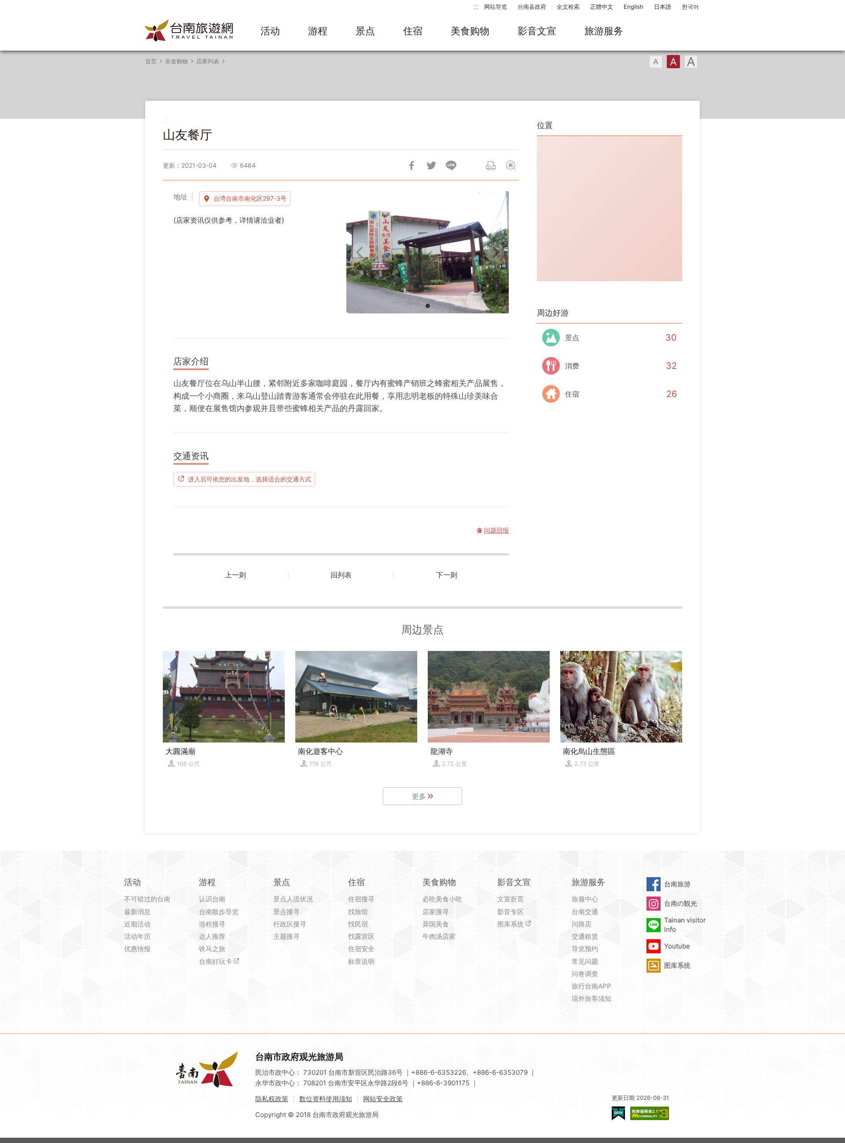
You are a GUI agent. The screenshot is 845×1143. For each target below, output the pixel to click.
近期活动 (137, 924)
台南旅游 (677, 884)
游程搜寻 (212, 924)
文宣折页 (510, 899)
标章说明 (361, 961)
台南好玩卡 (215, 961)
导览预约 (585, 949)
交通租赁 (585, 936)
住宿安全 (361, 949)
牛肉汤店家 (439, 936)
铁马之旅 (212, 949)
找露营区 (361, 936)
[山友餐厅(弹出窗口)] (427, 252)
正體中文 (601, 6)
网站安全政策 (383, 1099)
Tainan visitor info (685, 924)
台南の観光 (680, 903)
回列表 (341, 574)
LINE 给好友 (451, 165)
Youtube (677, 946)
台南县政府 (532, 6)
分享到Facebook (411, 165)
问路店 (582, 924)
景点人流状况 (293, 899)
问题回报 (510, 165)
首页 (151, 61)
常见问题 (585, 961)
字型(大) (691, 61)
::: (476, 6)
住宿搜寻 (361, 899)
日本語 (662, 6)
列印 (491, 165)
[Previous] (360, 252)
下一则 (446, 574)
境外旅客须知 (591, 998)
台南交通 (585, 912)
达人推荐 (212, 936)
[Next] (494, 252)
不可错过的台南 (147, 899)
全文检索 (568, 6)
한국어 (690, 6)
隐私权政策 (271, 1099)
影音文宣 (537, 31)
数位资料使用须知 (325, 1099)
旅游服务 (603, 31)
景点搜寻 (286, 912)
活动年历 (137, 936)
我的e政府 (618, 1113)
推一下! (431, 165)
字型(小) (655, 61)
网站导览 (495, 6)
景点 (365, 31)
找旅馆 (358, 912)
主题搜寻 (286, 936)
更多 (419, 796)
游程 (317, 31)
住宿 (412, 31)
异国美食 (435, 924)
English (633, 6)
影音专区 (510, 912)
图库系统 (510, 924)
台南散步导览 (219, 912)
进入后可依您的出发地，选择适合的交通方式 (249, 478)
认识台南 (212, 899)
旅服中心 (585, 899)
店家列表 (207, 61)
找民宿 (358, 924)
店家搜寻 (435, 912)
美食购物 (470, 31)
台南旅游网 (189, 31)
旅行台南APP (591, 986)
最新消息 (137, 912)
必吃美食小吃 (442, 899)
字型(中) (673, 61)
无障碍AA (649, 1113)
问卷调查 (585, 974)
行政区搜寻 (289, 924)
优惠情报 (137, 949)
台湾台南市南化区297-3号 (250, 198)
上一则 (235, 574)
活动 (270, 31)
